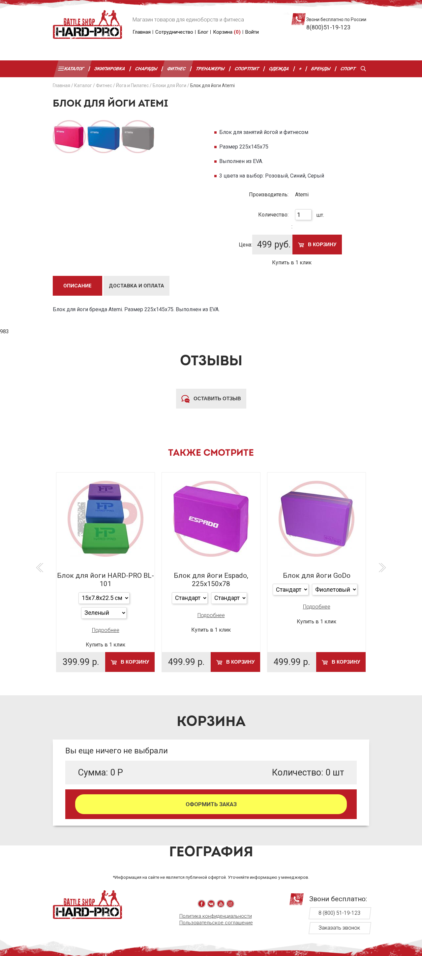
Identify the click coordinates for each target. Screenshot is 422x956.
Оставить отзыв (216, 398)
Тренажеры (210, 68)
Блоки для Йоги (169, 85)
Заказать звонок (339, 928)
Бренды (321, 68)
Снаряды (146, 68)
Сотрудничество (174, 32)
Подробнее (105, 630)
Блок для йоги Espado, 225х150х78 (211, 580)
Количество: (273, 215)
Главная (142, 32)
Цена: (245, 245)
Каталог (74, 68)
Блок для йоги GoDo (316, 575)
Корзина (227, 32)
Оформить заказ (211, 804)
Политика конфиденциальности (215, 916)
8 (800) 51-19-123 (339, 913)
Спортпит (247, 68)
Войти (252, 32)
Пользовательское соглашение (216, 923)
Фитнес (177, 68)
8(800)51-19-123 (328, 27)
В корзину (321, 244)
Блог (203, 32)
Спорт (348, 68)
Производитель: (268, 194)
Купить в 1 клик (292, 262)
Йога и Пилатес (132, 85)
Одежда (279, 68)
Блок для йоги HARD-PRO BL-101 (105, 580)
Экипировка (110, 68)
